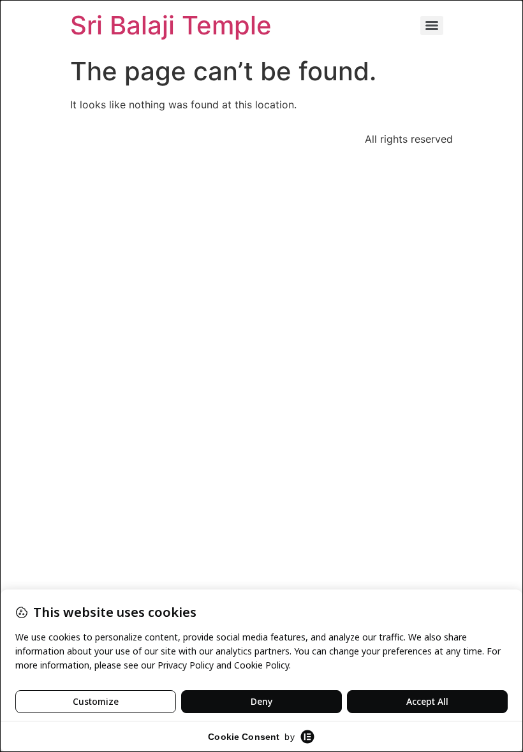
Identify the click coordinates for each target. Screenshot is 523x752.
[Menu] (431, 25)
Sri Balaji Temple (171, 25)
